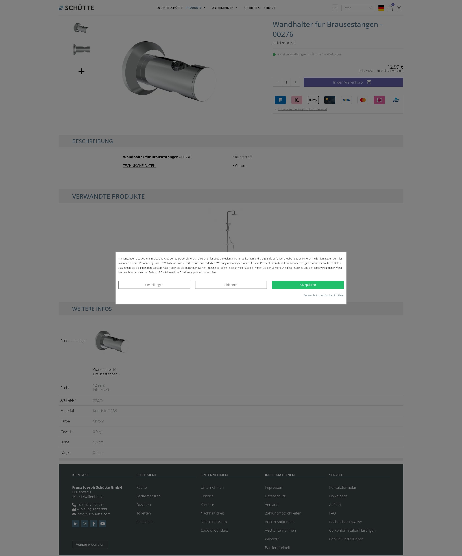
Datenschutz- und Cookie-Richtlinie (324, 295)
